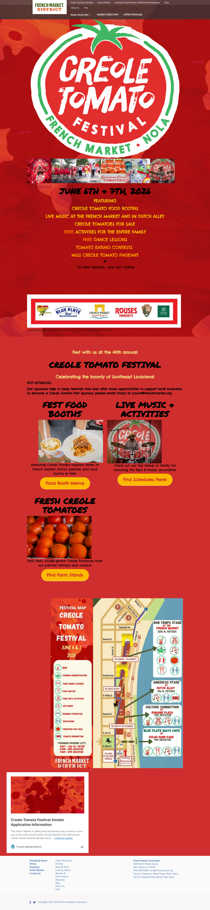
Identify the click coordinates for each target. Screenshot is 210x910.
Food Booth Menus (65, 483)
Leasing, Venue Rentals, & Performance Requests (137, 2)
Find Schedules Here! (145, 479)
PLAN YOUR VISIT (80, 14)
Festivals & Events (38, 860)
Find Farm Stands (65, 575)
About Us (75, 8)
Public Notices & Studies (82, 2)
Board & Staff (104, 2)
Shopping (34, 867)
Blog (167, 2)
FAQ (86, 8)
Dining (33, 863)
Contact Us (35, 873)
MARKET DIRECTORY (108, 14)
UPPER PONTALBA (133, 14)
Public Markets (37, 870)
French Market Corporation (73, 902)
